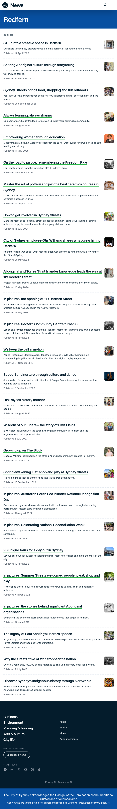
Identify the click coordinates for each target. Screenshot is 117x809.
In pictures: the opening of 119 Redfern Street (37, 298)
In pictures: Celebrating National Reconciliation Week (44, 524)
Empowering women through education (34, 137)
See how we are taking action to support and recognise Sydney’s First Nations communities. (57, 802)
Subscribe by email (17, 755)
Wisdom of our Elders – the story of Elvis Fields (39, 425)
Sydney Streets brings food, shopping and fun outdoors (45, 90)
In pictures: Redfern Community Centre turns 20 (40, 324)
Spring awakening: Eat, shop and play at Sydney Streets (45, 472)
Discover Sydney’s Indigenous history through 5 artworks (47, 680)
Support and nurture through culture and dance (39, 374)
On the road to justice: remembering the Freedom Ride (45, 162)
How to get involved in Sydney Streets (32, 215)
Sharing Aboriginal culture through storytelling (38, 64)
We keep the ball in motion (23, 349)
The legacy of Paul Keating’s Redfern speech (37, 633)
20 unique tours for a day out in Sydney (33, 550)
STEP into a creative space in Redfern (32, 42)
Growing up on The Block (22, 450)
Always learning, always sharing (27, 115)
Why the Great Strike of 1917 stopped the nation (39, 659)
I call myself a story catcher (24, 399)
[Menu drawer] (112, 5)
